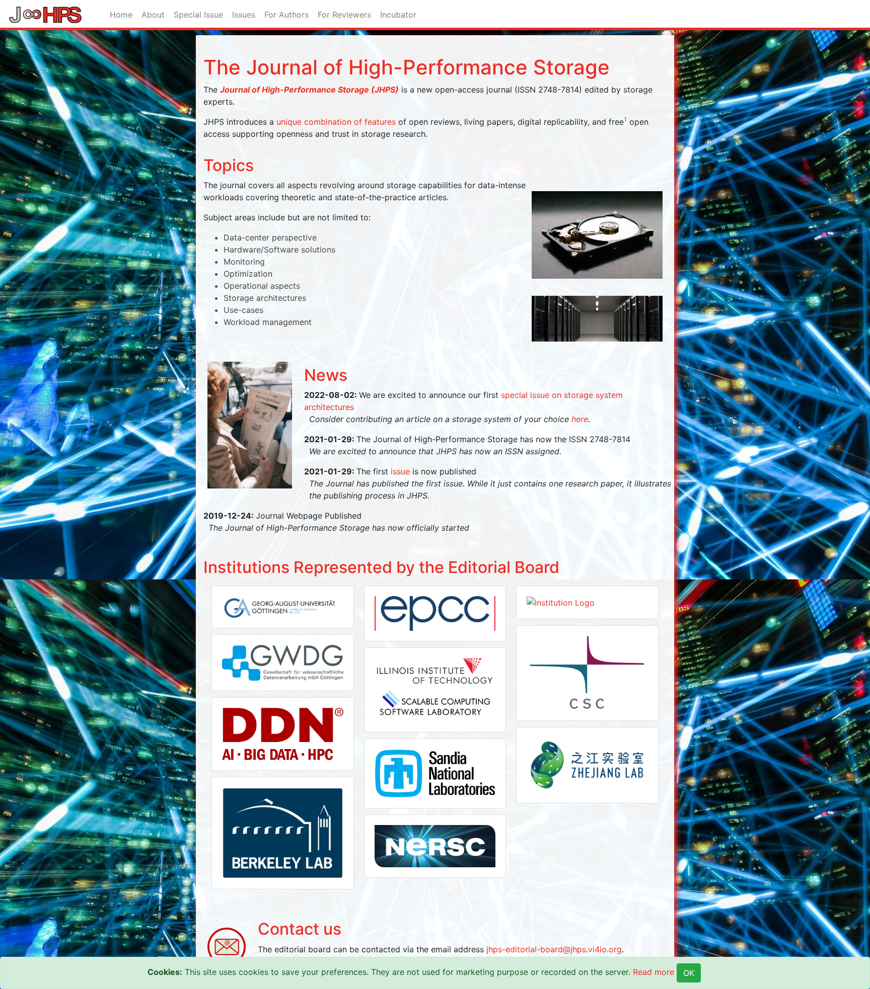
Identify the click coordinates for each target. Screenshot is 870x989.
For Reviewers (344, 15)
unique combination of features (336, 122)
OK (688, 973)
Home (121, 15)
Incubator (398, 15)
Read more (653, 972)
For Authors (286, 15)
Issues (243, 15)
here (579, 419)
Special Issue (198, 15)
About (153, 15)
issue (400, 471)
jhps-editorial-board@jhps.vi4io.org (554, 949)
